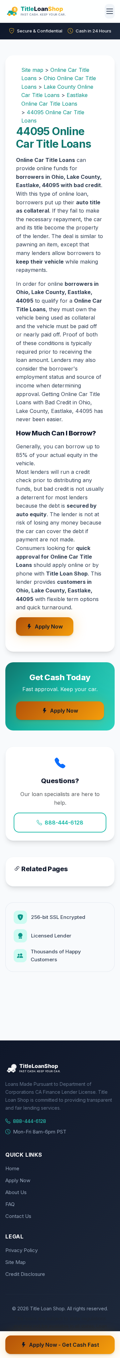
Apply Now (49, 626)
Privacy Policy (21, 1250)
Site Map (15, 1262)
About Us (16, 1192)
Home (12, 1168)
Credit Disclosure (25, 1274)
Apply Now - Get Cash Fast (64, 1344)
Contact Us (18, 1216)
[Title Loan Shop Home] (52, 11)
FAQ (10, 1204)
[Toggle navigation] (110, 11)
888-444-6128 (64, 822)
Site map (32, 70)
